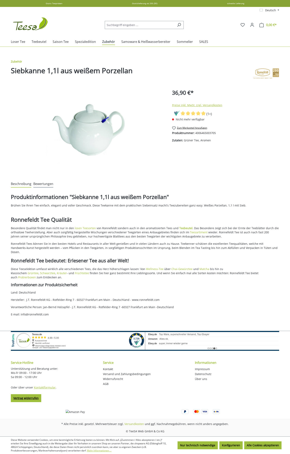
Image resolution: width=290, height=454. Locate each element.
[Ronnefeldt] (266, 74)
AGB (106, 384)
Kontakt (108, 369)
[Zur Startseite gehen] (30, 24)
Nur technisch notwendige (197, 445)
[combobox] (140, 25)
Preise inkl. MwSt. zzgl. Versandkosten (197, 105)
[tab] (21, 184)
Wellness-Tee (155, 269)
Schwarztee (47, 273)
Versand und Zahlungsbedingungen (127, 374)
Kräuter (62, 273)
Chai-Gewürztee (182, 269)
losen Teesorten (85, 228)
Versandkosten (134, 424)
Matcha (204, 269)
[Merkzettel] (242, 25)
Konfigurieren (231, 445)
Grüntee (33, 273)
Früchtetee (82, 273)
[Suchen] (179, 25)
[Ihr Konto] (252, 25)
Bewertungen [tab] (43, 184)
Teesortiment (199, 232)
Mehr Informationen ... (99, 450)
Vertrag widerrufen (26, 398)
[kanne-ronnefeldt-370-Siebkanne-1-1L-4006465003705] (87, 130)
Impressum (202, 369)
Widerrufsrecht (113, 379)
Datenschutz (203, 374)
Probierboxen (27, 277)
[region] (87, 130)
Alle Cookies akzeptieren (263, 445)
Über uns (201, 379)
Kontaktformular (45, 387)
